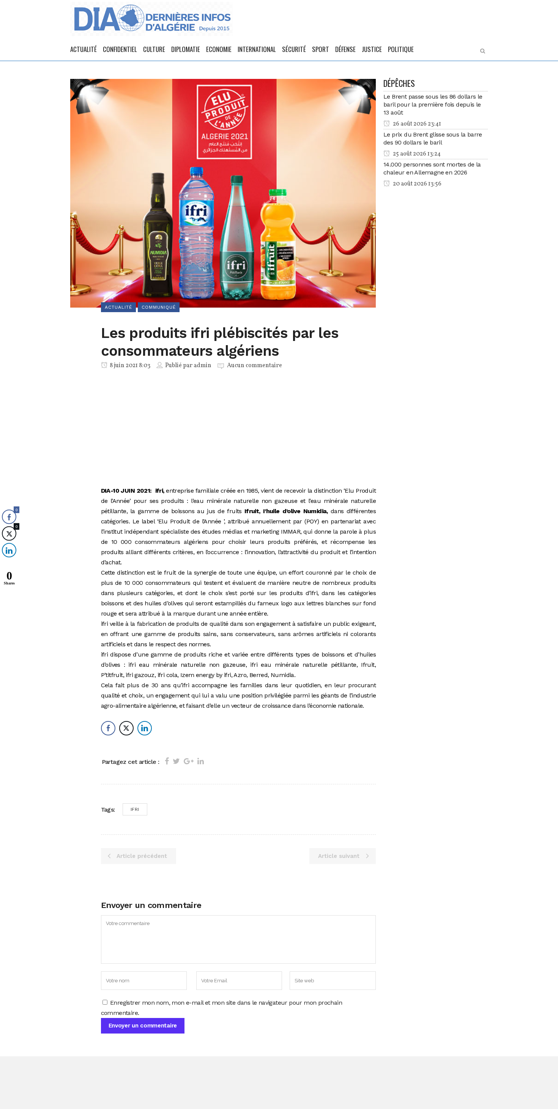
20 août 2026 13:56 (416, 184)
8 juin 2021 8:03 (129, 365)
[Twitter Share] (126, 728)
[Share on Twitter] (176, 761)
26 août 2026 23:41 (416, 124)
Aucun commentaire (254, 365)
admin (202, 365)
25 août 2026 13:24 (416, 154)
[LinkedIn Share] (144, 728)
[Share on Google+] (189, 761)
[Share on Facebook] (167, 761)
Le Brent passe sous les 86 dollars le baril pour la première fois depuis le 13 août (432, 104)
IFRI (135, 809)
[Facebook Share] (108, 728)
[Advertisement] (238, 429)
